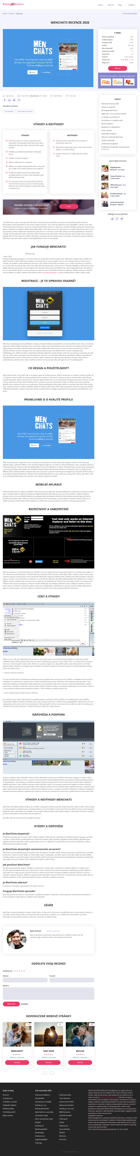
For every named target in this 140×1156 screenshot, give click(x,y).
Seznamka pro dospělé (43, 1102)
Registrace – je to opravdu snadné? (113, 114)
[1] (15, 971)
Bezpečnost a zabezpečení (110, 127)
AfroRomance (40, 1136)
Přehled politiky (8, 1109)
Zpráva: (6, 985)
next (52, 1072)
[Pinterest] (19, 100)
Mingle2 (38, 1122)
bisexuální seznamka (49, 272)
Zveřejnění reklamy (9, 1105)
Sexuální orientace (10, 106)
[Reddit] (112, 218)
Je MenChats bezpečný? (109, 144)
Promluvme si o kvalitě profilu (112, 120)
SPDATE (62, 1133)
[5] (24, 971)
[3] (19, 971)
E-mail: (52, 976)
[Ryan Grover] (16, 939)
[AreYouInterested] (104, 203)
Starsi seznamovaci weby (44, 1119)
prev (45, 1072)
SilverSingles (39, 1133)
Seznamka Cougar (41, 1115)
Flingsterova (63, 1126)
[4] (22, 971)
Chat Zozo (62, 1139)
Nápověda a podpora (109, 134)
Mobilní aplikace (107, 124)
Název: (6, 976)
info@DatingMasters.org (109, 1097)
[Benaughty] (129, 82)
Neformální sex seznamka (44, 1112)
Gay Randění (9, 111)
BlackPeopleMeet (41, 1129)
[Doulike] (104, 194)
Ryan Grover (35, 931)
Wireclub (62, 1136)
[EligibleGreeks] (104, 168)
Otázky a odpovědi (108, 140)
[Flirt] (106, 82)
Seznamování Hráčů (66, 1102)
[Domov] (13, 4)
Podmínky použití (9, 1112)
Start (68, 206)
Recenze (111, 5)
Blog (120, 5)
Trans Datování (64, 1098)
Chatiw (61, 1122)
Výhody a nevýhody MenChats (112, 137)
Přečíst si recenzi (17, 1058)
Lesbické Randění (65, 1115)
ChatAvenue (39, 1126)
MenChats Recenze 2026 (110, 104)
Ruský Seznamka (65, 1095)
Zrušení (24, 1004)
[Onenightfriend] (117, 82)
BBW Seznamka (64, 1112)
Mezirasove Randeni (66, 1105)
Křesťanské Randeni (42, 1109)
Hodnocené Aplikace (42, 1095)
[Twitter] (14, 100)
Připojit (118, 68)
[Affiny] (104, 186)
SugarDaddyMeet (41, 1139)
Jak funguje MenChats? (109, 110)
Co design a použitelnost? (110, 117)
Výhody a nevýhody (108, 107)
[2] (17, 971)
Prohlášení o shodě (10, 1102)
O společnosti (8, 1098)
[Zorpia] (104, 177)
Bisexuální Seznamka (25, 111)
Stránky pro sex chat (66, 1109)
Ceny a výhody (106, 130)
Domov (100, 5)
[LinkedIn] (9, 100)
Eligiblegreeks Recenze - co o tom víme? (117, 169)
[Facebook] (4, 100)
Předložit (11, 1004)
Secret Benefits (64, 1129)
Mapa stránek (8, 1115)
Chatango (38, 1143)
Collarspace (63, 1119)
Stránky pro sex (40, 1105)
